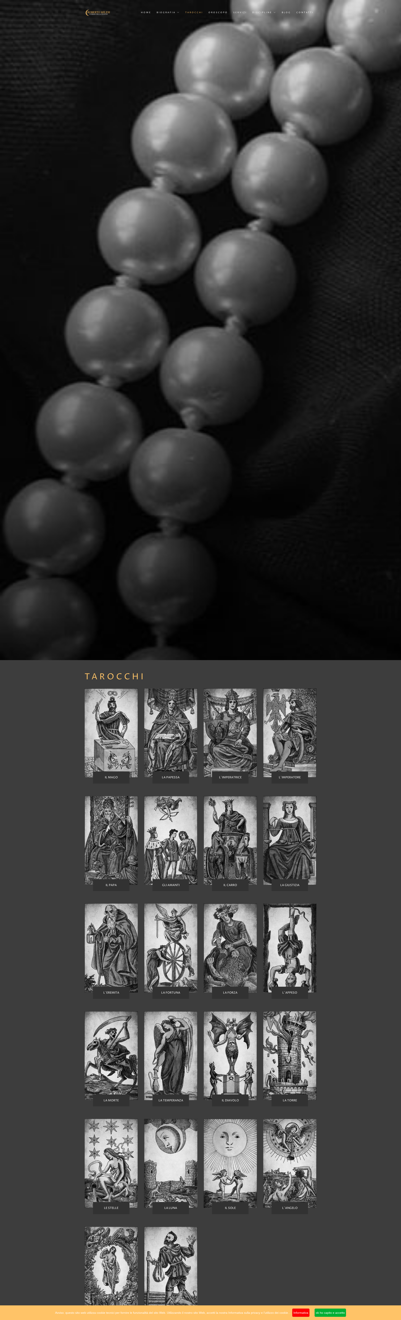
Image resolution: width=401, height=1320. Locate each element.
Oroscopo (218, 12)
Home (146, 12)
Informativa (300, 1312)
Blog (286, 12)
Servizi (240, 12)
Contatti (305, 12)
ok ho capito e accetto (330, 1312)
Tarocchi (194, 12)
